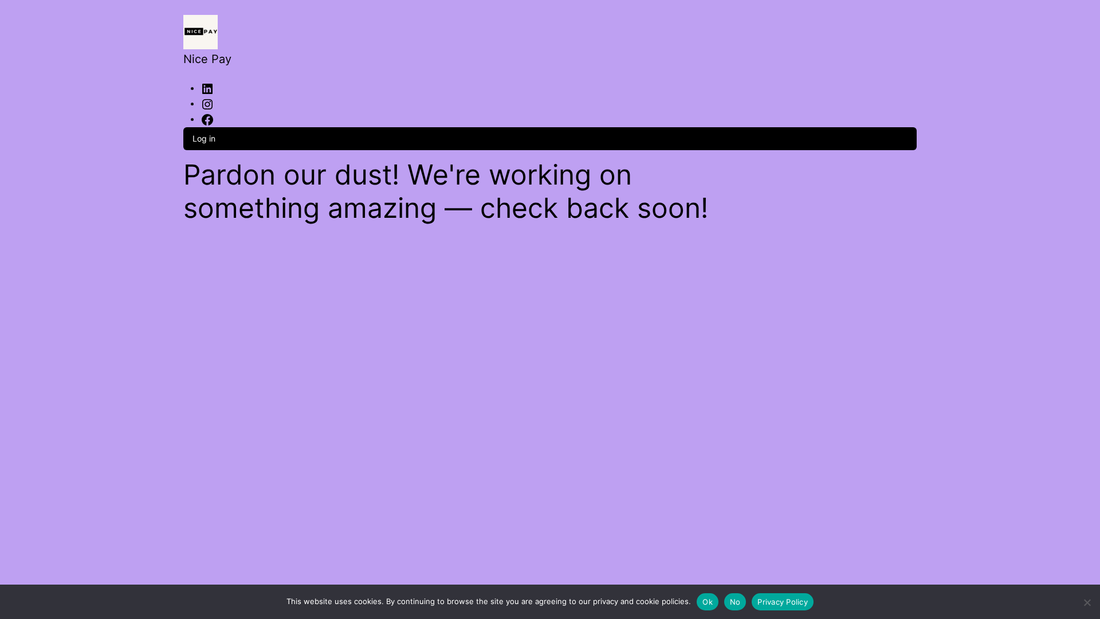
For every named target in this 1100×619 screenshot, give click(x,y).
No (735, 601)
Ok (707, 601)
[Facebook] (207, 118)
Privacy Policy (782, 601)
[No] (1087, 600)
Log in (203, 138)
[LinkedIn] (207, 87)
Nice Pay (207, 59)
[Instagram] (207, 103)
